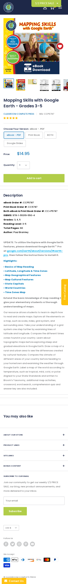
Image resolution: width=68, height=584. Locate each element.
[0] (52, 7)
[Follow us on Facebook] (5, 544)
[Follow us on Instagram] (19, 544)
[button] (10, 118)
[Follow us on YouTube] (32, 544)
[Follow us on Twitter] (12, 544)
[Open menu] (60, 7)
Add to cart (34, 178)
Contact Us (15, 580)
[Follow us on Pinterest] (25, 544)
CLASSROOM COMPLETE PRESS (18, 113)
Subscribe (15, 511)
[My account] (45, 7)
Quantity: (9, 165)
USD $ (8, 527)
